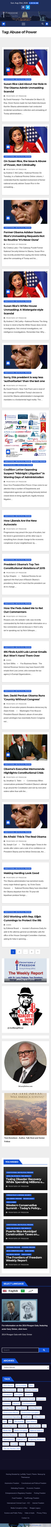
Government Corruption (30, 1412)
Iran (4, 1421)
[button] (43, 24)
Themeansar (25, 1477)
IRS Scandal (19, 1421)
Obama (22, 1435)
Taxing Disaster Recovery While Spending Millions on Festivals (25, 1182)
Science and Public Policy (13, 1513)
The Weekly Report (13, 1254)
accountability (21, 1385)
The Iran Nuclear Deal (11, 1448)
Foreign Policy (8, 1408)
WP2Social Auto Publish (16, 1525)
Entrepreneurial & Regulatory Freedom (18, 465)
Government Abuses (11, 1412)
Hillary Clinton (39, 1417)
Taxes (22, 1444)
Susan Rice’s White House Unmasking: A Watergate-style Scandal (23, 309)
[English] (11, 1291)
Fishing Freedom (40, 1493)
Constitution (7, 1394)
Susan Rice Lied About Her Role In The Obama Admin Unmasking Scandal (25, 87)
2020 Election (8, 1385)
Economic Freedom (39, 461)
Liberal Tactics (34, 1426)
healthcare (27, 1417)
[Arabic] (29, 1291)
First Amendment (28, 1403)
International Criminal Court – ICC (18, 1503)
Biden (31, 1385)
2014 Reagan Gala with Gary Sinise (17, 1335)
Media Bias (7, 1430)
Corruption (19, 1394)
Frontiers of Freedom (16, 96)
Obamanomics (8, 1439)
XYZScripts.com (36, 1525)
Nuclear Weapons (10, 1435)
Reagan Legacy (28, 1198)
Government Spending (11, 1417)
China (20, 1390)
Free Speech (21, 1408)
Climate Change (31, 1390)
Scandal (14, 1444)
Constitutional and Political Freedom (17, 79)
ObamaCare (32, 1435)
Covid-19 (29, 1394)
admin (8, 660)
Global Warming (35, 1408)
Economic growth (27, 1399)
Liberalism (23, 1426)
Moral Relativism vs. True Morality (19, 1176)
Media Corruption (20, 1430)
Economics (41, 1399)
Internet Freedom (38, 1503)
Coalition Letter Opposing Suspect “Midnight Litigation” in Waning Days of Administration (24, 473)
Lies (44, 1426)
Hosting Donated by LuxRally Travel (18, 1474)
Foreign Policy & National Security (19, 1195)
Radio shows (29, 1251)
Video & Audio (11, 1202)
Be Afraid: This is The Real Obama (25, 836)
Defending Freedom (13, 1247)
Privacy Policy (42, 1513)
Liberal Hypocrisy (9, 1426)
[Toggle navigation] (23, 24)
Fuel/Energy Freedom (14, 1198)
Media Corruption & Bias (15, 1251)
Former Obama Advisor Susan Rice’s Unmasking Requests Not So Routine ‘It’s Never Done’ (24, 236)
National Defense (36, 1430)
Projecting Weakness (37, 1439)
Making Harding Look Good (21, 873)
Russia (5, 1444)
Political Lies (21, 1439)
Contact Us (25, 1518)
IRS (10, 1421)
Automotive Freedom (12, 1483)
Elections (16, 1403)
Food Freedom (17, 1498)
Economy (6, 1403)
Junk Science (31, 1421)
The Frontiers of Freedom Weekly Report (24, 1259)
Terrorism (30, 1444)
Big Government (9, 1390)
